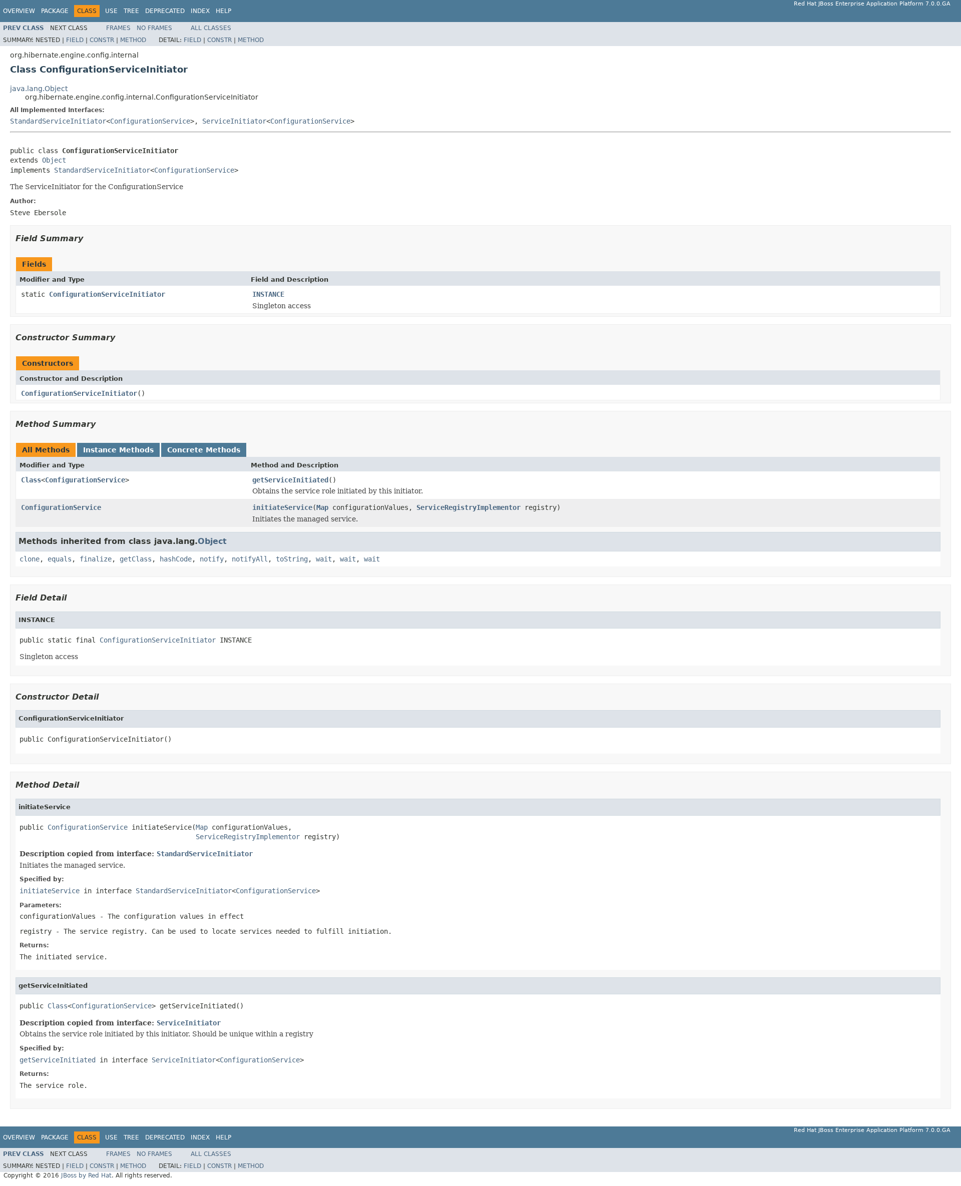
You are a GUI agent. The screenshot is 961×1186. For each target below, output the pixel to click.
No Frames (154, 28)
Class (31, 480)
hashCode (176, 559)
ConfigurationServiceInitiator (107, 294)
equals (60, 559)
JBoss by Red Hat (86, 1175)
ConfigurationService (150, 121)
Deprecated (165, 11)
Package (55, 11)
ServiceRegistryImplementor (468, 507)
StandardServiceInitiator (58, 121)
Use (111, 11)
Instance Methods (118, 450)
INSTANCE (268, 294)
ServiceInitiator (234, 121)
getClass (136, 559)
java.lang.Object (39, 89)
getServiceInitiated (290, 480)
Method (133, 40)
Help (223, 11)
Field (75, 40)
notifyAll (250, 559)
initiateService (282, 507)
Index (200, 11)
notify (212, 559)
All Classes (211, 28)
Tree (131, 11)
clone (30, 559)
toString (292, 559)
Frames (118, 28)
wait (324, 559)
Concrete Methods (203, 450)
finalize (96, 559)
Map (322, 507)
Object (54, 160)
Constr (102, 40)
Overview (19, 11)
